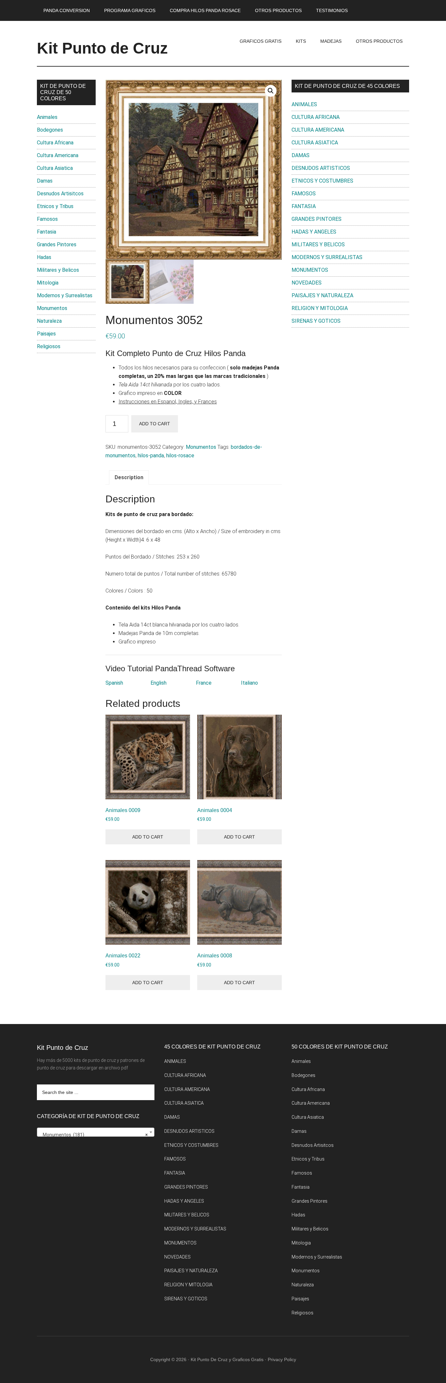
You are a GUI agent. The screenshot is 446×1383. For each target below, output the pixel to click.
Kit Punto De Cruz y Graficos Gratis (227, 1359)
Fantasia (46, 232)
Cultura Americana (57, 155)
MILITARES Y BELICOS (318, 244)
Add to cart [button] (147, 836)
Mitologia (47, 283)
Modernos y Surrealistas (64, 295)
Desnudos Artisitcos (60, 193)
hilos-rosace (180, 455)
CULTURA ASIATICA (315, 142)
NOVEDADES (307, 283)
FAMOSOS (304, 193)
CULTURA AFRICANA (316, 117)
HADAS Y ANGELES (314, 232)
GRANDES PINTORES (317, 219)
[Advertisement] (350, 386)
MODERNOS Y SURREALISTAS (327, 257)
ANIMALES (304, 104)
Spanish (114, 683)
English (159, 683)
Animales (47, 117)
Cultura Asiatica (55, 168)
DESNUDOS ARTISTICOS (321, 168)
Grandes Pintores (56, 244)
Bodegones (50, 130)
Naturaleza (49, 321)
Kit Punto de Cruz (102, 48)
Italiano (249, 683)
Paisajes (46, 334)
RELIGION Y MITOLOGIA (320, 308)
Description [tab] (129, 477)
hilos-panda (151, 455)
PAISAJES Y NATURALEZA (322, 295)
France (204, 683)
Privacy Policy (282, 1359)
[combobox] (95, 1132)
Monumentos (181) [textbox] (94, 1134)
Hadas (44, 257)
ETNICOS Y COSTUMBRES (322, 181)
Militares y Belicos (58, 270)
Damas (45, 181)
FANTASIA (304, 206)
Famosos (47, 219)
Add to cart (154, 423)
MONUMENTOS (310, 270)
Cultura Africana (55, 142)
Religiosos (48, 346)
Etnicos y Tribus (55, 206)
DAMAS (301, 155)
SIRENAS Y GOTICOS (316, 321)
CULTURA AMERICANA (318, 130)
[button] (271, 91)
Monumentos (201, 447)
